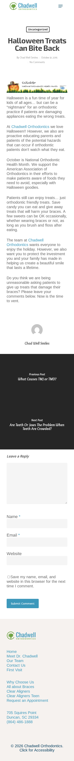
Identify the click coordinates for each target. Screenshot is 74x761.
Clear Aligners (18, 691)
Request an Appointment (27, 700)
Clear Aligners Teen (23, 696)
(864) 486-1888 (20, 722)
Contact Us (16, 665)
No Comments (37, 62)
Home (12, 651)
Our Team (15, 661)
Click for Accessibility (37, 750)
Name (13, 516)
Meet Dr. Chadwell (22, 656)
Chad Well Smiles (29, 58)
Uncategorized (38, 29)
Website (14, 553)
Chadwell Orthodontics (30, 127)
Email (13, 535)
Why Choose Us (20, 682)
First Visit (14, 670)
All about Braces (20, 687)
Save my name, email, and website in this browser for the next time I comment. (36, 581)
